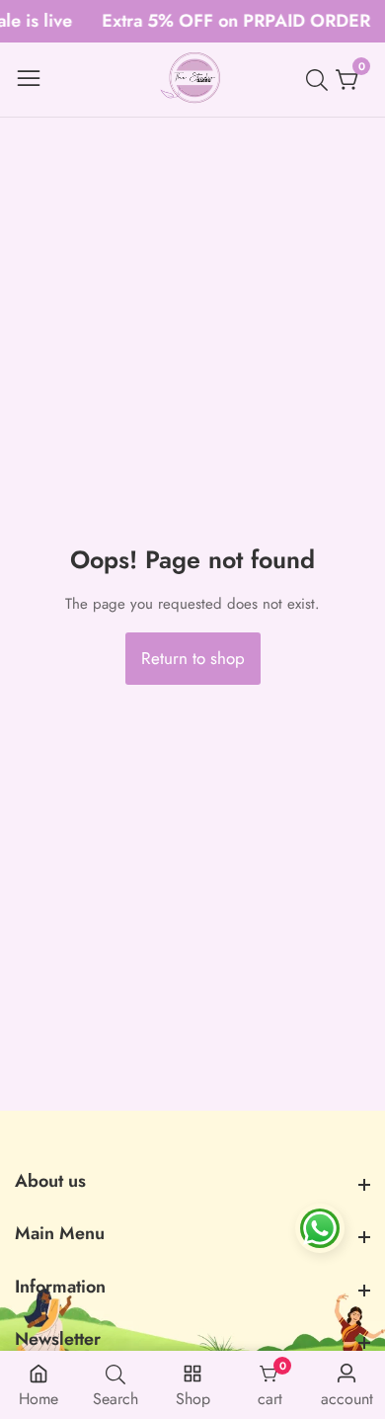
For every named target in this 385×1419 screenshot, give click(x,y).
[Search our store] (321, 80)
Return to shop (193, 658)
